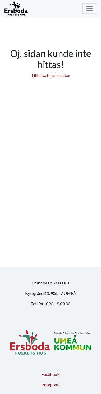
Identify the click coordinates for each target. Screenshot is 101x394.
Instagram (50, 384)
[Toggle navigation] (89, 8)
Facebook (50, 374)
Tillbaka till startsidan (50, 75)
